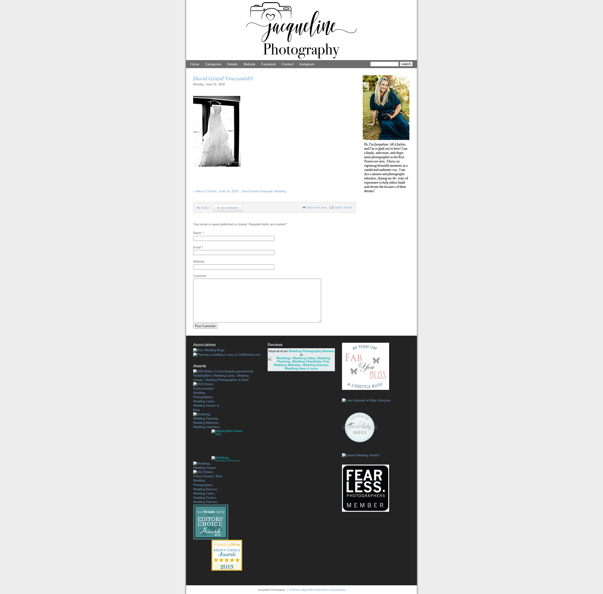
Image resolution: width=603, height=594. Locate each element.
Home (194, 64)
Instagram (306, 64)
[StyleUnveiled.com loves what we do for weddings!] (360, 455)
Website (249, 64)
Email (197, 247)
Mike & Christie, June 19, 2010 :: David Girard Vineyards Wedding (239, 191)
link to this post (317, 207)
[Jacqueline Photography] (301, 59)
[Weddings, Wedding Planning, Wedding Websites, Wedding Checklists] (207, 420)
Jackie (205, 207)
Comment (199, 276)
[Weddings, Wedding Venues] (207, 466)
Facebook (268, 64)
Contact (287, 64)
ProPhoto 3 (295, 589)
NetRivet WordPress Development (325, 589)
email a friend (343, 207)
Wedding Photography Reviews (311, 351)
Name (197, 233)
